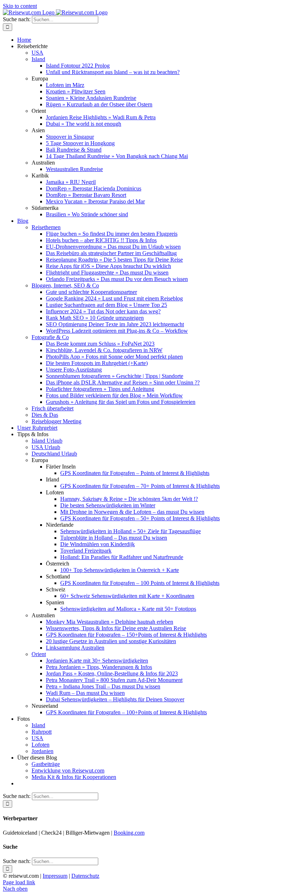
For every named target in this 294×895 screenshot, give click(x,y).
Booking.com (129, 833)
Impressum (55, 876)
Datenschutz (85, 876)
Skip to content (20, 6)
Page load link (19, 882)
